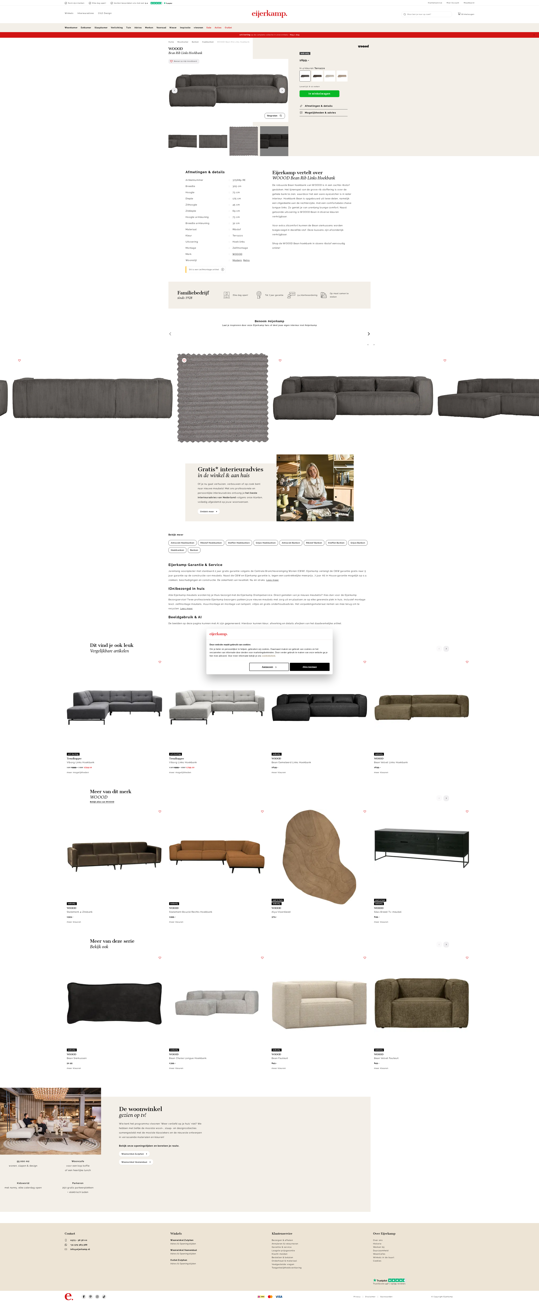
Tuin (128, 28)
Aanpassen (267, 667)
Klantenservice (435, 3)
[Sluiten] (534, 35)
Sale (208, 28)
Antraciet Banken (291, 543)
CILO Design (105, 13)
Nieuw (173, 28)
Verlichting (117, 28)
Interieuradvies (85, 13)
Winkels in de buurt (383, 1257)
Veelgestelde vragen (283, 1264)
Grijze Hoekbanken (266, 543)
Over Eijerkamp (384, 1233)
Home (171, 42)
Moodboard (469, 3)
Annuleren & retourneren (285, 1244)
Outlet (228, 28)
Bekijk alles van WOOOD (102, 802)
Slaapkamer (101, 28)
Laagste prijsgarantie (283, 1250)
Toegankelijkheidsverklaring (287, 1268)
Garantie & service (282, 1247)
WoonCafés (379, 1254)
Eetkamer (86, 28)
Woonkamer (71, 28)
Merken (149, 28)
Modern (237, 260)
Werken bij (379, 1247)
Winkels (69, 13)
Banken (195, 42)
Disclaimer (370, 1297)
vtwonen (198, 28)
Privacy (357, 1297)
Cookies (377, 1261)
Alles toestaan (310, 667)
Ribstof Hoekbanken (211, 543)
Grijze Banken (358, 543)
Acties (218, 28)
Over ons (378, 1240)
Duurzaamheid (381, 1250)
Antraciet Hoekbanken (182, 543)
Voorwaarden (386, 1297)
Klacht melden (280, 1254)
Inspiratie (185, 28)
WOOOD (237, 254)
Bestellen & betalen (282, 1257)
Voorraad (161, 28)
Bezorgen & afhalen (282, 1240)
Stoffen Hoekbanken (239, 543)
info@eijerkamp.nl (80, 1249)
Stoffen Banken (336, 543)
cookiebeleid (268, 655)
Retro (246, 260)
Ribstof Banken (314, 543)
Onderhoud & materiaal (284, 1261)
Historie (377, 1244)
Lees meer (272, 580)
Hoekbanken (208, 42)
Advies (138, 28)
